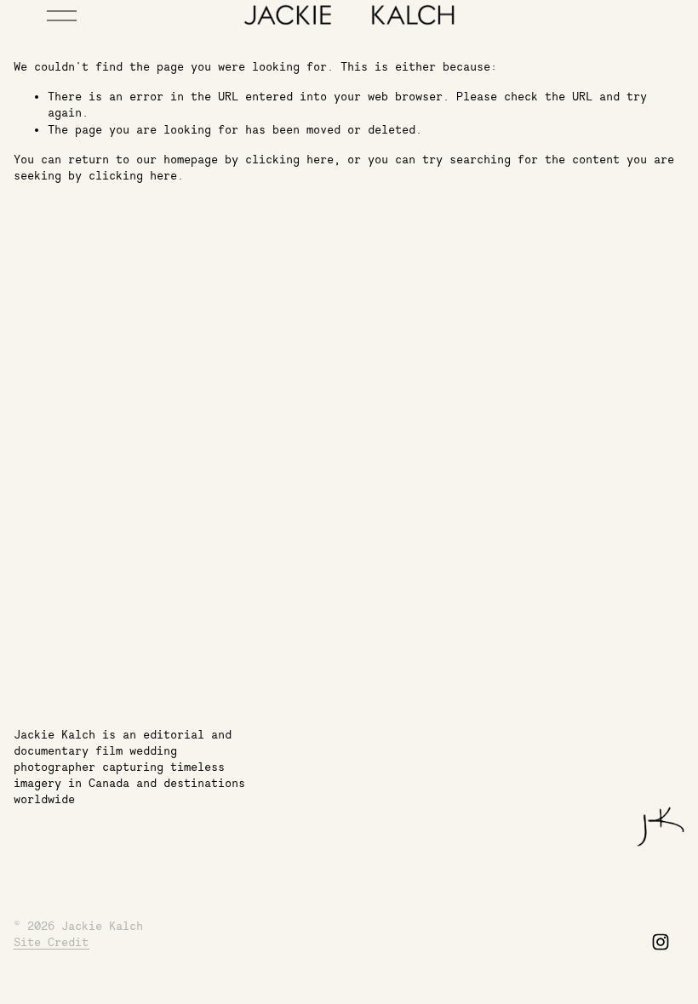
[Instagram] (660, 941)
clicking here (289, 159)
